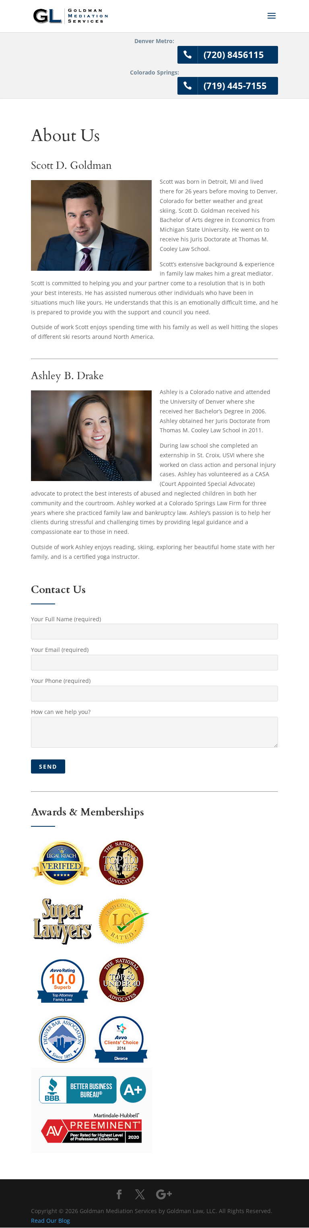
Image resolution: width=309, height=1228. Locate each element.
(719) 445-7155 (235, 85)
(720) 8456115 (234, 54)
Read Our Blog (50, 1220)
